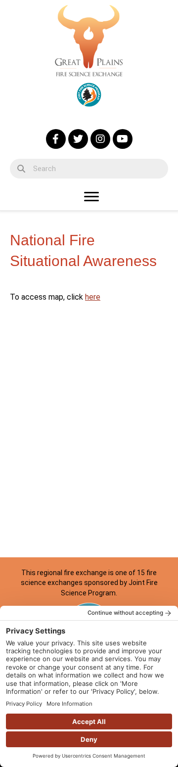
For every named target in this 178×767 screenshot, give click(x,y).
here (92, 297)
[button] (56, 139)
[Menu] (91, 196)
